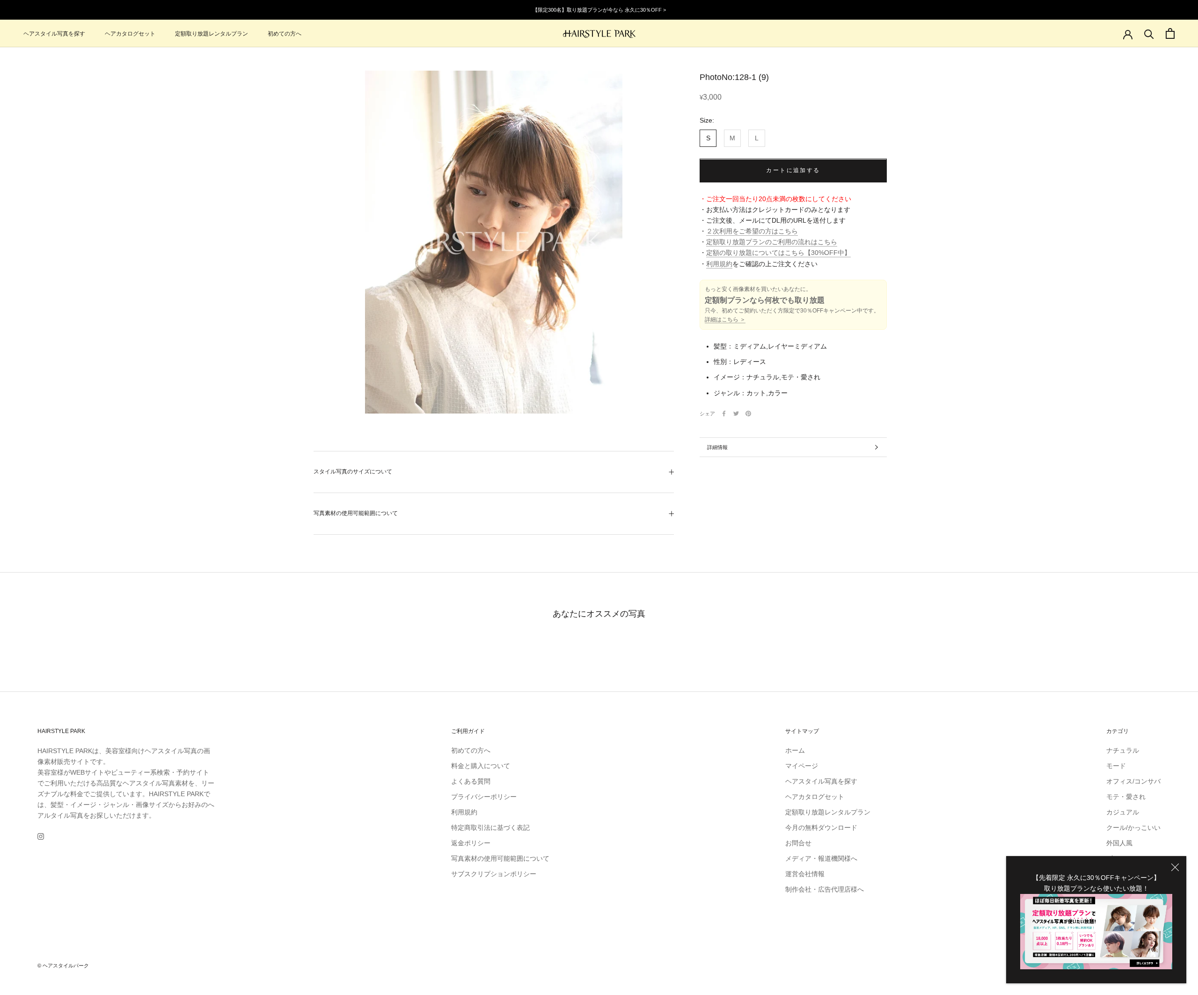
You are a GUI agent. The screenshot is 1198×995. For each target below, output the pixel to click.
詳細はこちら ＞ (725, 320)
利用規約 (719, 264)
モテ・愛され (1126, 796)
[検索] (1149, 33)
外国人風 (1119, 843)
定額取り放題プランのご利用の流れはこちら (771, 242)
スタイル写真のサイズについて (353, 471)
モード (1116, 766)
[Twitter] (736, 413)
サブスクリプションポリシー (493, 874)
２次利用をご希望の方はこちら (752, 231)
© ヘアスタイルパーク (63, 965)
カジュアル (1122, 812)
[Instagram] (40, 835)
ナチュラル (1122, 750)
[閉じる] (1175, 867)
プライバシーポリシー (484, 796)
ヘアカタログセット (130, 33)
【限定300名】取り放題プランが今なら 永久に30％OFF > (599, 10)
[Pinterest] (748, 413)
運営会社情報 (805, 874)
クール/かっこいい (1133, 827)
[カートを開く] (1170, 33)
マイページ (801, 766)
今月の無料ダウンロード (821, 827)
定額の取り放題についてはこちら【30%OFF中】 (778, 253)
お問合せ (798, 843)
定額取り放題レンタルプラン (211, 33)
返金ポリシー (470, 843)
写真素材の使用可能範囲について (356, 513)
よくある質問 (470, 781)
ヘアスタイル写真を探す (54, 33)
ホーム (795, 750)
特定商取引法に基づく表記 (490, 827)
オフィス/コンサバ (1133, 781)
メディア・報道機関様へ (821, 858)
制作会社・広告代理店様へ (824, 889)
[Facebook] (724, 413)
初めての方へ (284, 33)
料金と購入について (480, 766)
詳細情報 (717, 447)
